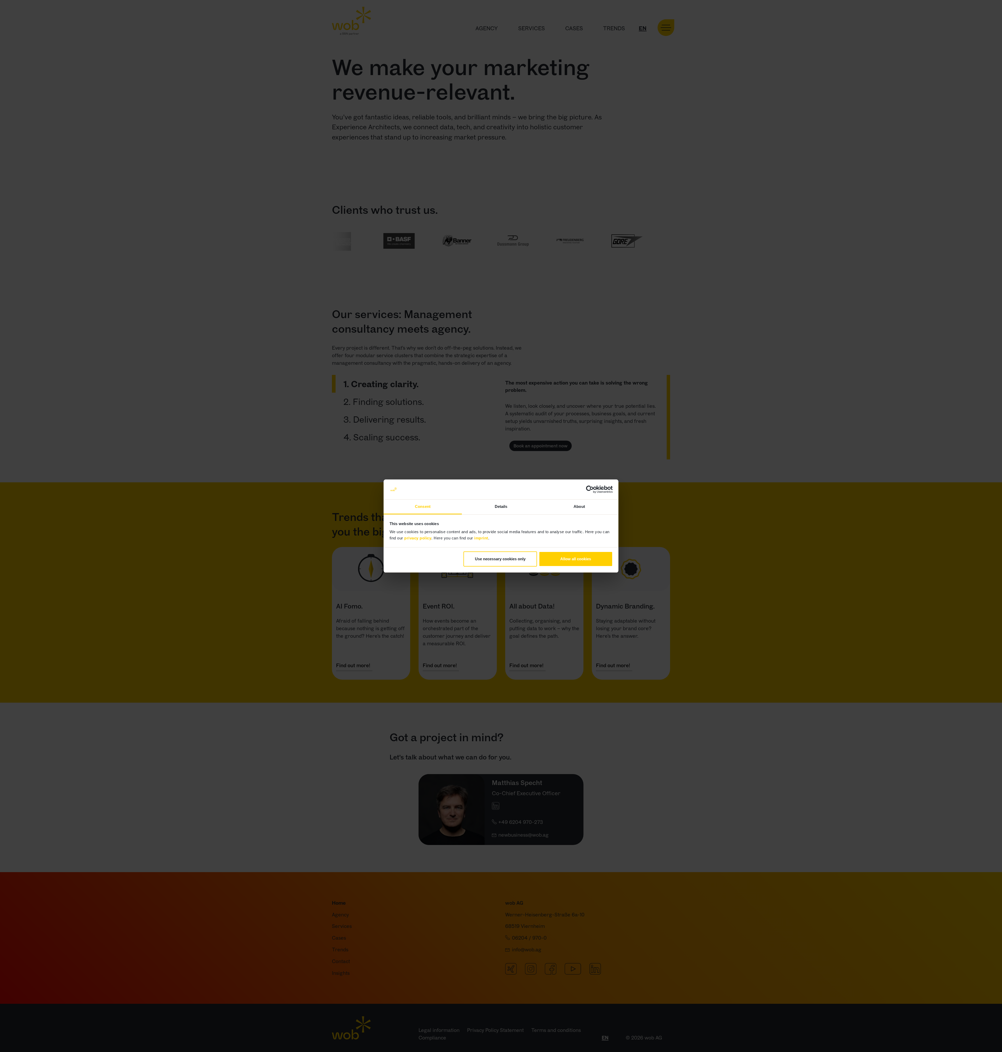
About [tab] (579, 506)
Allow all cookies (575, 559)
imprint (481, 538)
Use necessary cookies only (500, 559)
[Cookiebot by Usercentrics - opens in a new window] (590, 489)
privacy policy (417, 538)
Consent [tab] (423, 506)
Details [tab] (501, 506)
